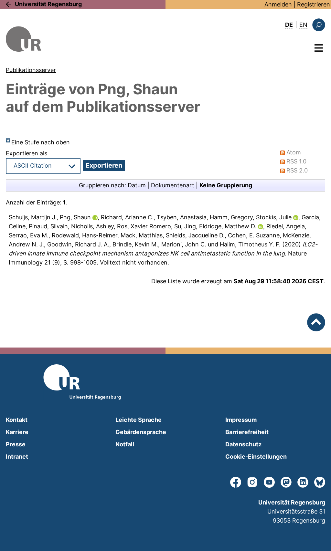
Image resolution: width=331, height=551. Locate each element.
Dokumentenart (172, 185)
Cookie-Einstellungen (256, 456)
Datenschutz (243, 444)
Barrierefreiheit (247, 432)
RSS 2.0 (297, 170)
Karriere (17, 432)
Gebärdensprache (140, 432)
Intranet (17, 456)
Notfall (124, 444)
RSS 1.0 (296, 161)
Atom (293, 152)
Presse (16, 444)
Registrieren (313, 4)
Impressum (241, 419)
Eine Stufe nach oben (40, 142)
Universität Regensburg (48, 4)
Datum (137, 185)
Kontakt (16, 419)
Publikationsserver (31, 70)
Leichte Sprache (138, 419)
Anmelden (278, 4)
